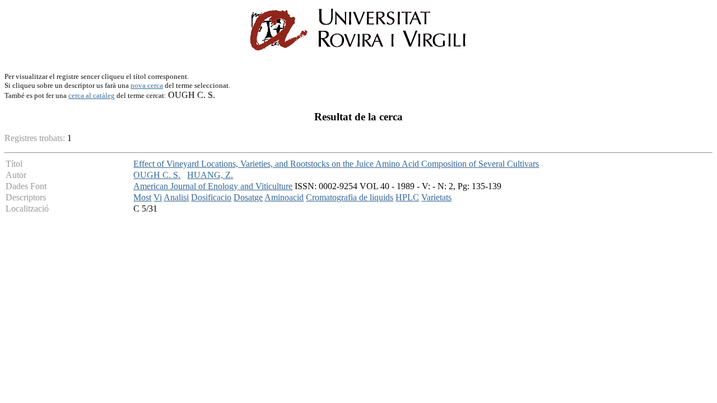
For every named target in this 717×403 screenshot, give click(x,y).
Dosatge (248, 197)
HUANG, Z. (210, 175)
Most (142, 197)
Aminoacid (284, 197)
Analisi (176, 197)
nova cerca (147, 85)
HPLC (407, 197)
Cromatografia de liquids (349, 197)
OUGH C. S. (156, 175)
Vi (157, 197)
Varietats (436, 197)
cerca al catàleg (91, 95)
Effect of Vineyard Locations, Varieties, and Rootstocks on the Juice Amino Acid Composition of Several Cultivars (336, 163)
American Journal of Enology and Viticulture (212, 186)
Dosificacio (211, 197)
